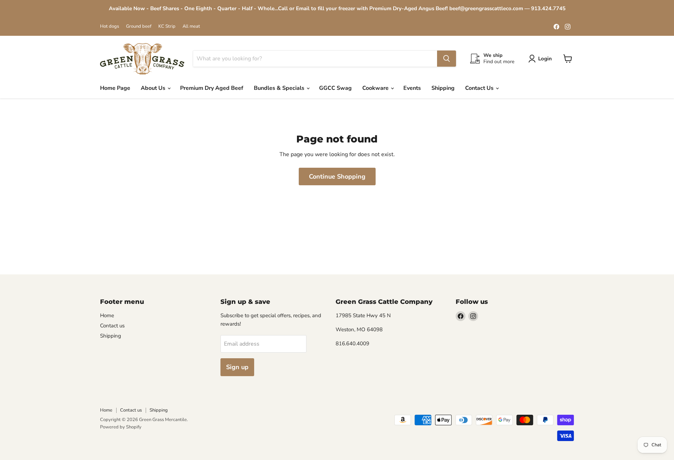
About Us (154, 88)
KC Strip (167, 26)
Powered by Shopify (120, 427)
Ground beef (138, 26)
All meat (191, 26)
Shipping (443, 88)
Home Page (115, 88)
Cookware (376, 88)
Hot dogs (109, 26)
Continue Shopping (337, 176)
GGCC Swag (335, 88)
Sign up (237, 367)
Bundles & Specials (280, 88)
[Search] (446, 59)
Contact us (112, 325)
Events (412, 88)
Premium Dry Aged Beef (211, 88)
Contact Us (480, 88)
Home (107, 315)
